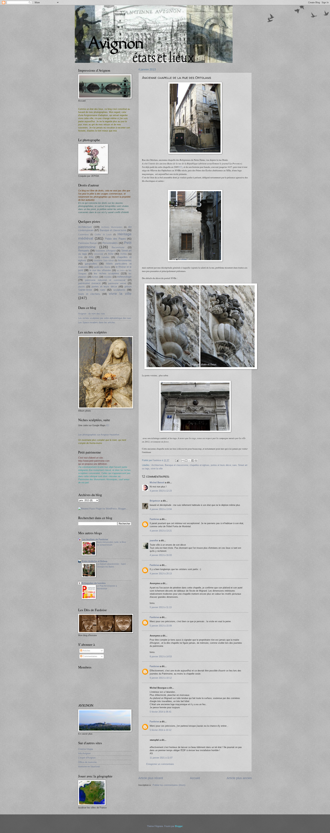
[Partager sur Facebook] (192, 460)
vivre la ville (157, 468)
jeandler (154, 540)
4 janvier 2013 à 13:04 (161, 509)
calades (105, 257)
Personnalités (110, 242)
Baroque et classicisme (176, 465)
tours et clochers (89, 293)
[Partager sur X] (189, 460)
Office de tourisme (87, 762)
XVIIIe (123, 254)
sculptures (119, 289)
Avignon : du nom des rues (91, 313)
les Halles (121, 270)
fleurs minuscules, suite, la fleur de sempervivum (111, 543)
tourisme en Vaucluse (89, 766)
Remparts (83, 250)
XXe (91, 257)
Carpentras (83, 235)
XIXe (110, 253)
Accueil (195, 778)
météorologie (124, 276)
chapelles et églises (199, 465)
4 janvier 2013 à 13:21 (161, 530)
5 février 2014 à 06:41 (160, 711)
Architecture (157, 465)
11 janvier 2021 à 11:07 (161, 757)
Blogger (178, 826)
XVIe (80, 257)
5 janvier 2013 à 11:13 (161, 607)
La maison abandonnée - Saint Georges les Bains (111, 565)
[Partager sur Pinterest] (196, 460)
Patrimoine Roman (87, 243)
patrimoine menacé (89, 283)
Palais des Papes (115, 238)
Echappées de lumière (94, 583)
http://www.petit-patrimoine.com (93, 461)
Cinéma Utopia (85, 749)
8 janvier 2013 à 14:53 (161, 656)
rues (234, 465)
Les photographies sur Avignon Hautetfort (98, 434)
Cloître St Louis (103, 235)
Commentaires (89, 656)
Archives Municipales (111, 227)
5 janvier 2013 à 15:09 (161, 625)
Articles (86, 650)
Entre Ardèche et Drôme (94, 561)
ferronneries (124, 260)
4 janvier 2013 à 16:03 (161, 555)
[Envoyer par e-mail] (183, 460)
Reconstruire (118, 247)
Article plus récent (150, 778)
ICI (180, 166)
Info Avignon (84, 753)
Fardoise (154, 519)
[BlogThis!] (186, 460)
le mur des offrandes (100, 270)
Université (98, 254)
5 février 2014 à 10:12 (160, 730)
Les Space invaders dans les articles (96, 322)
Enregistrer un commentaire (160, 764)
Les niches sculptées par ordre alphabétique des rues (104, 318)
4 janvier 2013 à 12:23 (161, 490)
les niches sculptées (106, 273)
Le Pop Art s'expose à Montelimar (107, 587)
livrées (95, 277)
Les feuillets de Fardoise (95, 539)
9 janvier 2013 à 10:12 (161, 678)
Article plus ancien (239, 778)
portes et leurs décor (221, 465)
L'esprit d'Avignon (87, 757)
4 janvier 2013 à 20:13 (161, 573)
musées (108, 277)
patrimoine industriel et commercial (105, 280)
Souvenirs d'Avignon (105, 250)
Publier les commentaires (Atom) (169, 785)
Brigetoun (155, 500)
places (81, 286)
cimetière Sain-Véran (104, 261)
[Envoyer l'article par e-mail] (176, 460)
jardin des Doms (102, 267)
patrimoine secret (117, 283)
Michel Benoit (157, 482)
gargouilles (91, 263)
